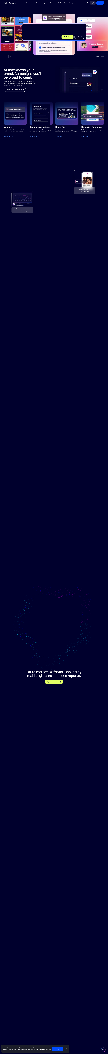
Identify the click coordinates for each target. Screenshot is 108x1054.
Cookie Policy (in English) (45, 1049)
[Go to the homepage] (11, 3)
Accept (57, 1049)
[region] (35, 1049)
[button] (6, 56)
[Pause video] (101, 91)
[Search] (87, 3)
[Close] (66, 1049)
